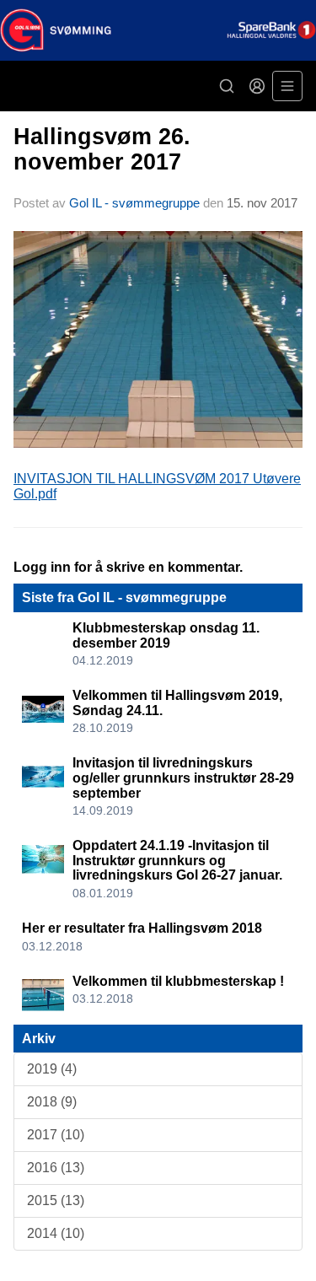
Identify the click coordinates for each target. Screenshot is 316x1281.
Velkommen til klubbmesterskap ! (178, 981)
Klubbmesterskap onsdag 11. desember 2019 (166, 635)
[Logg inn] (257, 86)
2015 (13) (55, 1200)
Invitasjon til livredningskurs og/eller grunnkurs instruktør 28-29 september (183, 777)
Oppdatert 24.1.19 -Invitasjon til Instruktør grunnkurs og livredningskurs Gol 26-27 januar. (177, 860)
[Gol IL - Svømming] (158, 30)
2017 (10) (55, 1135)
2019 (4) (52, 1069)
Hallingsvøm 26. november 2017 (101, 149)
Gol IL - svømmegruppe (134, 203)
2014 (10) (55, 1233)
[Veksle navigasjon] (287, 86)
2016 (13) (55, 1167)
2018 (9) (52, 1102)
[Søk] (227, 86)
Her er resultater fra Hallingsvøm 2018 (142, 928)
